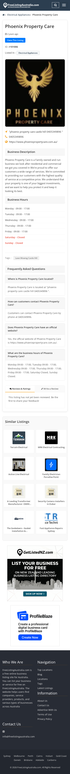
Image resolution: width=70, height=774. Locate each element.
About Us (42, 700)
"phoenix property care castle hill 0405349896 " (36, 131)
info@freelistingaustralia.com (18, 736)
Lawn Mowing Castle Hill (26, 258)
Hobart (49, 755)
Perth (30, 755)
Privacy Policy (44, 719)
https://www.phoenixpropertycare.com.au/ (33, 141)
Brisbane (28, 760)
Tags (39, 683)
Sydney (7, 755)
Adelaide (40, 760)
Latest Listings (45, 688)
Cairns (39, 755)
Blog (39, 674)
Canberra (51, 760)
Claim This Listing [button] (15, 40)
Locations (42, 679)
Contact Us (43, 705)
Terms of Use (44, 714)
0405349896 (16, 136)
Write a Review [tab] (50, 388)
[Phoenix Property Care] (35, 92)
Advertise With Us (47, 709)
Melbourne (19, 755)
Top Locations (44, 669)
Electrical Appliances (18, 14)
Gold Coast (61, 755)
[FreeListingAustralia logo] (20, 5)
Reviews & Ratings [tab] (21, 388)
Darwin (17, 760)
